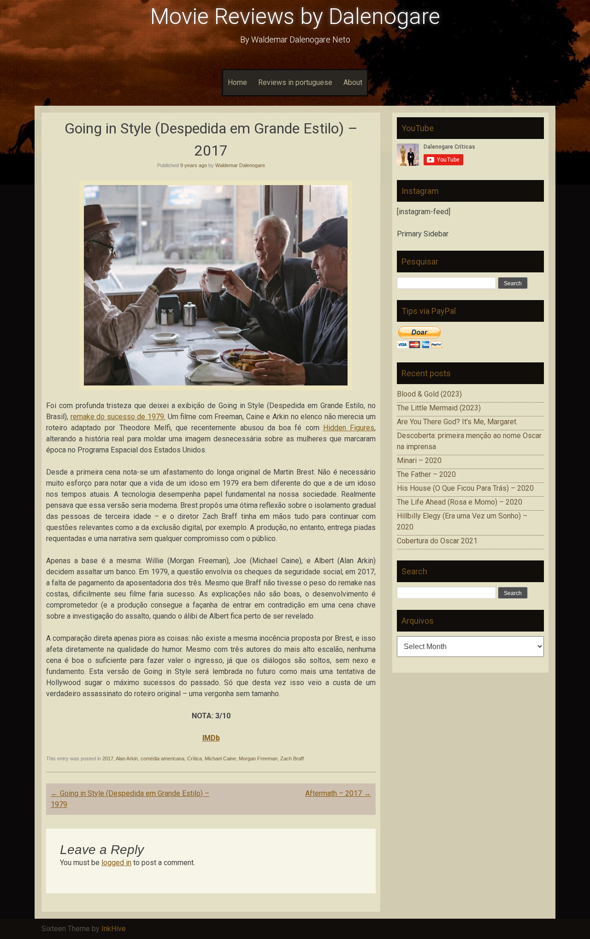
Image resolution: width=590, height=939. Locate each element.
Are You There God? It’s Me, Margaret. (457, 421)
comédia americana (162, 758)
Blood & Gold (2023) (429, 394)
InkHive (113, 928)
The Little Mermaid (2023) (439, 407)
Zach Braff (292, 758)
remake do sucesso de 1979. (118, 416)
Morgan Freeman (258, 758)
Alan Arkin (127, 758)
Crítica (194, 758)
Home (237, 82)
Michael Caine (220, 758)
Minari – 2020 (419, 460)
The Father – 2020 (426, 474)
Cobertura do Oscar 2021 (437, 540)
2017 (107, 758)
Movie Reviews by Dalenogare (295, 16)
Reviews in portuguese (295, 82)
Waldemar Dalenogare (240, 165)
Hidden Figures (348, 427)
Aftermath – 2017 (338, 793)
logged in (116, 862)
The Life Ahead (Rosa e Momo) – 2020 (459, 502)
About (352, 82)
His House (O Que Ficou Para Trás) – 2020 (465, 488)
